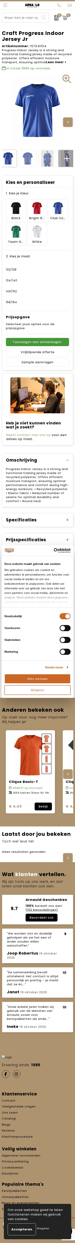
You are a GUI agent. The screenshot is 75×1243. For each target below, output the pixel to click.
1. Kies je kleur (17, 193)
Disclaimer (10, 1173)
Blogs (6, 1125)
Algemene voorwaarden (21, 1155)
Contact (9, 1100)
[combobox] (21, 18)
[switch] (65, 628)
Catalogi (9, 1118)
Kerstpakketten (14, 1191)
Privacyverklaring (15, 1161)
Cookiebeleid (12, 1167)
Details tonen (54, 667)
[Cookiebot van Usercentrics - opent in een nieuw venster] (54, 550)
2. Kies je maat (18, 256)
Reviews (8, 1130)
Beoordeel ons (41, 917)
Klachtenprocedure (17, 1137)
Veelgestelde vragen (19, 1106)
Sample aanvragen (37, 362)
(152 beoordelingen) (42, 910)
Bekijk (43, 806)
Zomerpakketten (15, 1197)
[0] (54, 18)
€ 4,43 (15, 806)
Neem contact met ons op (28, 435)
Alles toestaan (37, 678)
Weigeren (37, 690)
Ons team (10, 1113)
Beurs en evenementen (20, 1203)
